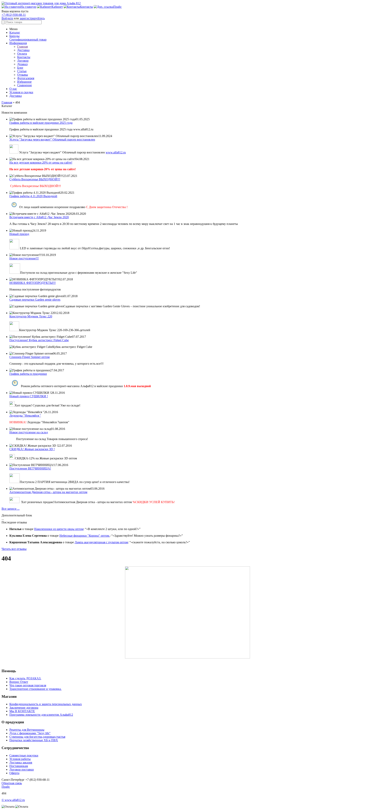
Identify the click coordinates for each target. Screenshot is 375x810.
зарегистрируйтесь (32, 18)
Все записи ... (11, 508)
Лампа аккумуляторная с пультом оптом (101, 542)
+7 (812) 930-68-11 (14, 14)
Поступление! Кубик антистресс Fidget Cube (39, 340)
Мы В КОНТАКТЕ (22, 711)
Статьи (22, 71)
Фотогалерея (25, 78)
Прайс (6, 786)
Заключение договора (23, 707)
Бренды (14, 36)
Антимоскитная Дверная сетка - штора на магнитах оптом (48, 492)
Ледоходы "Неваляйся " (25, 415)
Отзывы (22, 74)
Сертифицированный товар (27, 39)
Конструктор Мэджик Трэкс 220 (30, 316)
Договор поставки (21, 769)
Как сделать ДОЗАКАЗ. (25, 678)
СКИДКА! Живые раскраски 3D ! (32, 449)
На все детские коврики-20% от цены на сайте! (40, 162)
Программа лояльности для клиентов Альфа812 (41, 714)
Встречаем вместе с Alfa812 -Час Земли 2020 (39, 217)
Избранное (24, 81)
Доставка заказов (20, 762)
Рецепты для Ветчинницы (26, 729)
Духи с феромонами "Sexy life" (30, 733)
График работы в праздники (28, 373)
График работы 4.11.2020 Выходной (33, 196)
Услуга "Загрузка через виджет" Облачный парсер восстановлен (52, 139)
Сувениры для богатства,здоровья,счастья (37, 736)
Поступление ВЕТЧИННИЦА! (30, 468)
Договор (23, 60)
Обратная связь (12, 783)
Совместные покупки (23, 755)
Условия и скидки (21, 92)
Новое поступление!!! (24, 258)
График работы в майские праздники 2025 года (40, 122)
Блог (20, 67)
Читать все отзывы (14, 549)
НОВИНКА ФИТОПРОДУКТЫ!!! (32, 282)
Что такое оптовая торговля (27, 685)
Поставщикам (18, 766)
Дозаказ (22, 64)
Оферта (14, 773)
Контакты (23, 57)
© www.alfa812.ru (13, 800)
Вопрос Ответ (18, 681)
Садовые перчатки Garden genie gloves (34, 299)
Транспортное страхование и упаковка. (35, 689)
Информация (18, 43)
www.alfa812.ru (116, 152)
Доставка (23, 50)
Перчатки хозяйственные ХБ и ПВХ (33, 740)
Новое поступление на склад (28, 432)
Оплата (22, 53)
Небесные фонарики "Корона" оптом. (84, 535)
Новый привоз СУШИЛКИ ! (28, 396)
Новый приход (19, 234)
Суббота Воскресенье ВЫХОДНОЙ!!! (34, 179)
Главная (22, 46)
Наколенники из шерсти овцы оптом (58, 529)
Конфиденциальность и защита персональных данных (45, 704)
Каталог (14, 32)
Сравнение (24, 85)
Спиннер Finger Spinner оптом (29, 357)
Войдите (7, 18)
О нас (13, 88)
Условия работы (20, 759)
